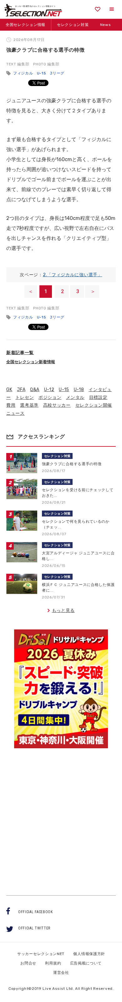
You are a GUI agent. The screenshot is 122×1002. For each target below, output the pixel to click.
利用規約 (53, 963)
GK (9, 389)
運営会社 (61, 972)
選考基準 (29, 405)
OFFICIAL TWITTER (34, 928)
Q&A (34, 389)
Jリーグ (57, 73)
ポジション (50, 397)
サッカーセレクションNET (40, 954)
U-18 (79, 389)
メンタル (75, 397)
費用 (10, 405)
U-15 (41, 73)
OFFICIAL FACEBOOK (35, 912)
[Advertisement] (61, 816)
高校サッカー (57, 405)
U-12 (49, 389)
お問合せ (28, 963)
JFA (21, 389)
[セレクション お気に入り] (97, 9)
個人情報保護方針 (89, 954)
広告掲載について (86, 963)
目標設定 (98, 397)
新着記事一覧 (20, 352)
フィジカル (23, 73)
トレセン (24, 397)
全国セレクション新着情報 (30, 361)
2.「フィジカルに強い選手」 (72, 274)
